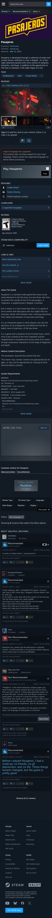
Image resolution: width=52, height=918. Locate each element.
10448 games (12, 672)
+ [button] (41, 76)
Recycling (30, 844)
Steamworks (10, 840)
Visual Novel (31, 76)
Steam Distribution (12, 844)
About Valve (31, 831)
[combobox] (27, 4)
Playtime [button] (21, 505)
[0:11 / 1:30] (26, 102)
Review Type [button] (7, 500)
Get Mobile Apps (14, 910)
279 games (12, 632)
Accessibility (10, 864)
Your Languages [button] (15, 517)
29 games (11, 575)
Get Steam (30, 859)
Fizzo (10, 630)
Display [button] (33, 505)
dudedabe (12, 536)
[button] (5, 11)
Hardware (30, 840)
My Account (31, 873)
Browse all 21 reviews (26, 798)
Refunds (8, 877)
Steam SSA (9, 835)
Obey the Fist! (14, 670)
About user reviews (8, 472)
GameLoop (14, 46)
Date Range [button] (7, 505)
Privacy (8, 859)
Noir (20, 76)
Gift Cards (9, 848)
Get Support (31, 868)
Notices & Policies (12, 868)
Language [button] (40, 500)
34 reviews (22, 538)
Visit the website (9, 265)
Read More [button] (43, 719)
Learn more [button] (43, 245)
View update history (10, 271)
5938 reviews (12, 745)
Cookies (8, 873)
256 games (12, 538)
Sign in (4, 132)
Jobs (28, 835)
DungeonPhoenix (15, 572)
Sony (10, 743)
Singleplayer (8, 76)
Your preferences (23, 472)
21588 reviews (26, 672)
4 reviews (21, 575)
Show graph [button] (42, 510)
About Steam (10, 831)
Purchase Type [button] (24, 500)
